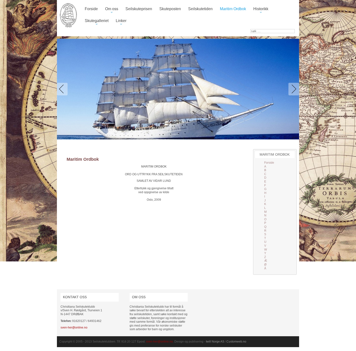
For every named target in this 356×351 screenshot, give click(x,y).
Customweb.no (236, 341)
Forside (91, 9)
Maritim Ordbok (233, 9)
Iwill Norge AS (215, 341)
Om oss (111, 11)
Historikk (260, 11)
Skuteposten (170, 9)
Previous (63, 89)
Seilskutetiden (200, 9)
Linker (121, 23)
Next (292, 89)
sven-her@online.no (74, 327)
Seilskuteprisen (138, 9)
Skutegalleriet (96, 23)
